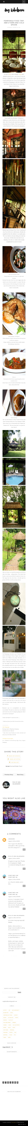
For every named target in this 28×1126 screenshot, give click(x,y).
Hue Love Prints (16, 1025)
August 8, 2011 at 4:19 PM (14, 841)
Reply (24, 849)
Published (5, 1032)
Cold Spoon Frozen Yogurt (8, 738)
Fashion (5, 1020)
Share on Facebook (14, 755)
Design (4, 1017)
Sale (15, 1032)
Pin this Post (15, 762)
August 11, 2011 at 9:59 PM (14, 879)
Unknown (11, 839)
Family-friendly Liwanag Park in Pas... (13, 821)
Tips (15, 1034)
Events (16, 1017)
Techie (10, 1034)
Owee (20, 74)
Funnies (5, 1025)
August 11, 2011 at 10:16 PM (14, 896)
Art (9, 1010)
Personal (12, 1029)
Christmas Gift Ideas (7, 1015)
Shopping (5, 1034)
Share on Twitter (15, 759)
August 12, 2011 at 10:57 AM (14, 917)
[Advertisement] (11, 1069)
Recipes (10, 1032)
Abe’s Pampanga (6, 727)
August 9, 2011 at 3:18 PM (14, 858)
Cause (11, 1012)
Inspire (4, 1027)
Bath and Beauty (15, 1010)
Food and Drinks (14, 766)
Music (14, 1027)
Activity (5, 1010)
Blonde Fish (5, 1012)
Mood (9, 1027)
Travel (20, 766)
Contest (16, 1015)
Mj (9, 74)
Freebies (14, 1022)
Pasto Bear (5, 1029)
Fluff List (11, 1020)
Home (9, 1025)
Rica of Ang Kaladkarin (16, 783)
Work (9, 1037)
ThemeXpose (13, 1122)
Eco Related (10, 1017)
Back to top (21, 1124)
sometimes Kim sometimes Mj (13, 876)
